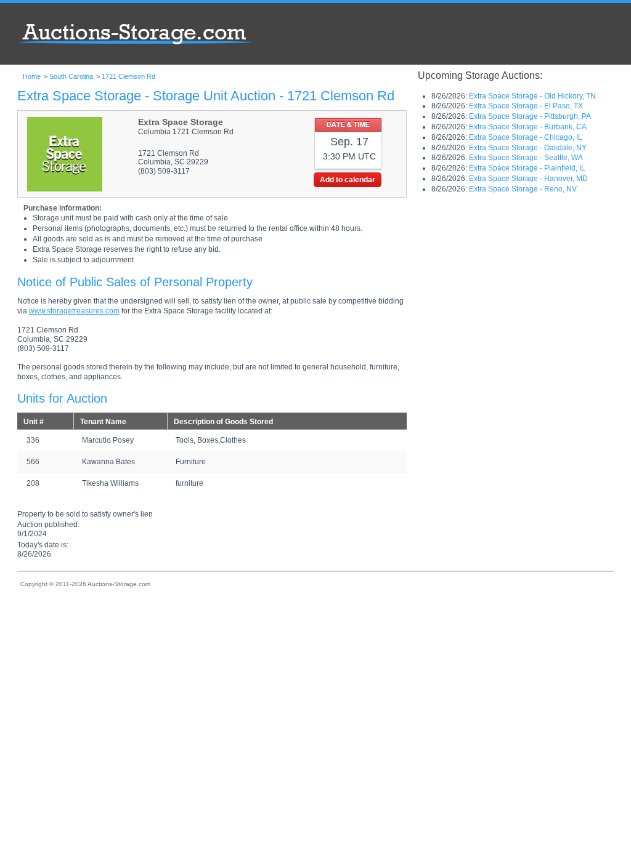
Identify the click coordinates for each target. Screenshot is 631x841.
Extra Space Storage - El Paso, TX (526, 106)
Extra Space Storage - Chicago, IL (525, 137)
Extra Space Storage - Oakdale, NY (528, 147)
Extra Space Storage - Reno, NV (523, 189)
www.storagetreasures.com (74, 311)
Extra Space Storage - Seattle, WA (526, 157)
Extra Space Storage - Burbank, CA (528, 127)
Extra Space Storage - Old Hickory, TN (532, 96)
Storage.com (134, 30)
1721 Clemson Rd (128, 76)
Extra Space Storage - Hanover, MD (528, 178)
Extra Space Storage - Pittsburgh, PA (530, 116)
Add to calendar (347, 179)
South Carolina (71, 76)
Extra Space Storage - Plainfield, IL (527, 168)
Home (32, 76)
